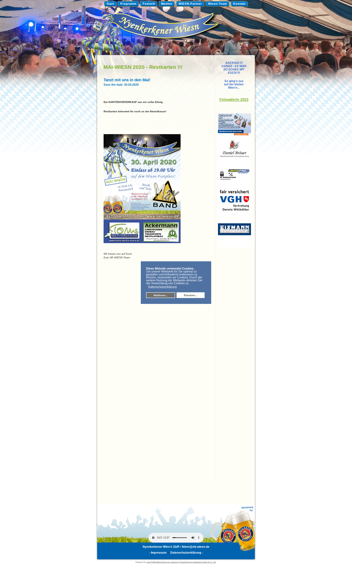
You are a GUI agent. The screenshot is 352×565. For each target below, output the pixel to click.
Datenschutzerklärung (185, 552)
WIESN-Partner (190, 3)
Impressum (158, 552)
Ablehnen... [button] (160, 295)
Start (110, 3)
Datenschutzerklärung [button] (162, 286)
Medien (166, 3)
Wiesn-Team (217, 3)
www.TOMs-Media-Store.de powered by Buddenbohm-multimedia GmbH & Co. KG (181, 562)
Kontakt (239, 3)
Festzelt (149, 3)
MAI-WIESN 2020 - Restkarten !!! (143, 67)
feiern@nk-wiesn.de (195, 546)
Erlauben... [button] (190, 295)
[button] (146, 287)
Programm (128, 3)
